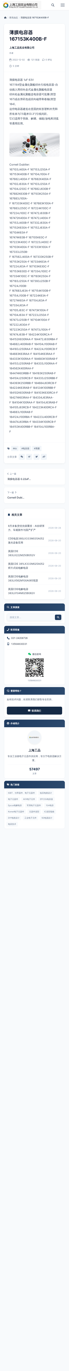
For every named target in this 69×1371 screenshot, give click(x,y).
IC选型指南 (49, 811)
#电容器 (25, 448)
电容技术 (12, 824)
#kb (15, 448)
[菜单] (62, 5)
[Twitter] (36, 457)
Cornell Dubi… (15, 497)
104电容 (50, 805)
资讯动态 (13, 17)
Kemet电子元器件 (16, 811)
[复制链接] (44, 457)
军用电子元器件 (34, 805)
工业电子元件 (30, 818)
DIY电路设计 (13, 818)
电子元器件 (13, 799)
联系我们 (36, 710)
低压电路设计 (46, 793)
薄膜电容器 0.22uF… (19, 479)
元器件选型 (34, 811)
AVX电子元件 (29, 799)
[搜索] (53, 5)
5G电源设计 (47, 818)
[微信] (22, 457)
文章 (34, 773)
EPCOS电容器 (46, 799)
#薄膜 (37, 448)
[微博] (29, 457)
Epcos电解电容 (15, 805)
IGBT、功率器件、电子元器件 (21, 793)
